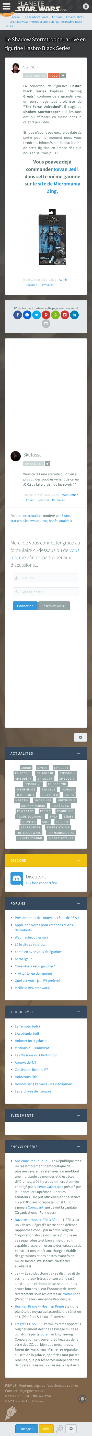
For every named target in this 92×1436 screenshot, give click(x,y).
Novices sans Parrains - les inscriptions (44, 1084)
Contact (11, 1390)
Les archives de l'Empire (33, 1091)
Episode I (61, 768)
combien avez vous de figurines (38, 951)
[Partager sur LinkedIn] (74, 315)
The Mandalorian (60, 833)
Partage (25, 1428)
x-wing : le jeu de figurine (33, 973)
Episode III (45, 773)
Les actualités (31, 515)
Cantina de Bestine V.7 (31, 1069)
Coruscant (35, 1207)
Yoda (76, 1294)
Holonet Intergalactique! (33, 1040)
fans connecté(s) (41, 879)
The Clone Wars (28, 833)
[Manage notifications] (82, 1399)
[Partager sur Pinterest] (46, 315)
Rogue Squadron (30, 816)
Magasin (21, 800)
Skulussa (32, 454)
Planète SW (61, 805)
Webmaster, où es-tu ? (31, 937)
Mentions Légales (32, 1385)
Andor (26, 768)
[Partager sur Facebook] (17, 315)
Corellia (46, 1334)
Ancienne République (31, 1160)
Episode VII (33, 784)
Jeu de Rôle (26, 795)
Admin (63, 279)
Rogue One (65, 811)
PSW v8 (10, 1385)
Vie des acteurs (61, 838)
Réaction (31, 285)
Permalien (47, 285)
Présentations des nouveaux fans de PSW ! (47, 917)
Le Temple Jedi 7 (27, 1026)
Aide (46, 1428)
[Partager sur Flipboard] (65, 315)
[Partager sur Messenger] (27, 315)
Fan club (48, 789)
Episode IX (23, 778)
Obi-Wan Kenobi (33, 805)
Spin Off (62, 822)
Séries (69, 816)
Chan (22, 1191)
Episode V (45, 778)
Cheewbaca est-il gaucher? (35, 966)
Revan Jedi (65, 169)
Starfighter (30, 827)
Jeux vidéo (49, 795)
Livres (69, 795)
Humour (68, 789)
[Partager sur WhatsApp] (55, 315)
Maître (67, 1294)
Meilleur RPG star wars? (32, 987)
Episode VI (67, 778)
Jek (17, 1273)
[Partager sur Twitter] (36, 315)
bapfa (53, 520)
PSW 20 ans (25, 811)
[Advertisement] (46, 392)
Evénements (26, 789)
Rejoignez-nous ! (32, 1390)
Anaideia (65, 520)
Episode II (22, 773)
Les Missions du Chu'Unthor (36, 1055)
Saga (53, 816)
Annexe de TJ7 (26, 1062)
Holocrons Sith (26, 1076)
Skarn (66, 515)
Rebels (45, 811)
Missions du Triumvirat (32, 1048)
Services (29, 822)
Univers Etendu (29, 838)
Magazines (43, 800)
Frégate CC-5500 (27, 1323)
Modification (70, 495)
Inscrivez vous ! (54, 605)
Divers (42, 768)
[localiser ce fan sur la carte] (63, 75)
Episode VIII (57, 784)
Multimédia (66, 800)
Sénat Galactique (50, 1186)
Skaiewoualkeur (35, 520)
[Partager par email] (46, 323)
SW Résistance (58, 827)
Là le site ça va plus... (30, 944)
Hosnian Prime (26, 1306)
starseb (30, 66)
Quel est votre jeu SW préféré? (37, 980)
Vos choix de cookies (63, 1385)
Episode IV (68, 773)
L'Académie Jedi (27, 1033)
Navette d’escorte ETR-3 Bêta (37, 1219)
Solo (46, 822)
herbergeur (23, 959)
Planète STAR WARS (41, 6)
